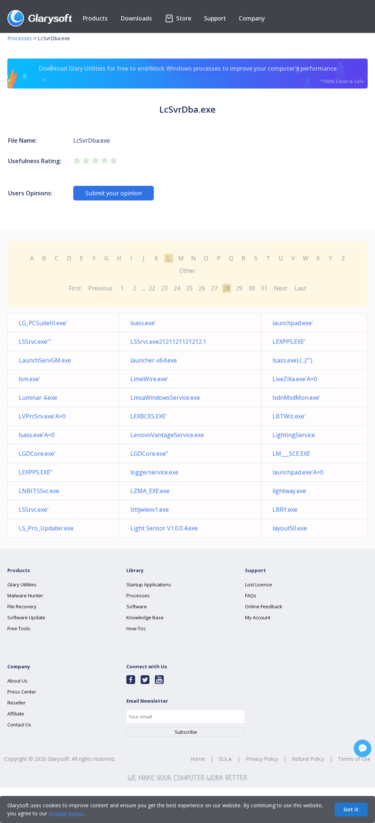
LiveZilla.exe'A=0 (294, 379)
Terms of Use (354, 758)
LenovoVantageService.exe (167, 435)
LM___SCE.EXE (291, 454)
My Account (257, 617)
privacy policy (66, 813)
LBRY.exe (284, 510)
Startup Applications (148, 584)
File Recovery (22, 606)
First (75, 288)
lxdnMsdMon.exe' (296, 398)
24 (177, 288)
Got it (351, 809)
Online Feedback (263, 606)
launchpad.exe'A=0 (297, 472)
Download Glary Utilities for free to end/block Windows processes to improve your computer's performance (201, 74)
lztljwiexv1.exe (149, 510)
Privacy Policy (262, 758)
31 (264, 288)
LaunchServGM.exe (45, 360)
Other (187, 271)
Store (183, 18)
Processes (19, 38)
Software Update (26, 617)
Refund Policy (308, 758)
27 (214, 288)
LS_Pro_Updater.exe (46, 528)
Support (215, 18)
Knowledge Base (145, 617)
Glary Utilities (22, 584)
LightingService (293, 435)
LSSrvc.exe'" (35, 342)
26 (201, 288)
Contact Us (19, 724)
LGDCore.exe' (37, 454)
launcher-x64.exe (153, 360)
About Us (17, 680)
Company (252, 18)
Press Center (21, 691)
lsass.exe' (143, 323)
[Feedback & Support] (362, 748)
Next (280, 288)
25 (189, 288)
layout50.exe (289, 528)
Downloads (136, 18)
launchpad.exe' (292, 323)
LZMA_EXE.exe (150, 491)
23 (164, 288)
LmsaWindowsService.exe (165, 398)
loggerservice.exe (154, 472)
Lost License (258, 584)
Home (197, 758)
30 (251, 288)
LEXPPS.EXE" (35, 472)
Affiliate (15, 713)
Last (300, 288)
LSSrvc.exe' (34, 510)
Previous (100, 288)
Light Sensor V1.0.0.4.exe (164, 528)
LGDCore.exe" (149, 454)
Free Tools (18, 628)
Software (136, 606)
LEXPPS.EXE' (288, 342)
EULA (225, 758)
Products (95, 18)
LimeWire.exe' (149, 379)
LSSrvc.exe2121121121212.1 (168, 342)
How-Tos (136, 628)
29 (239, 288)
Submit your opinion (113, 193)
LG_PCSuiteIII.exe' (43, 323)
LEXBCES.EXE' (148, 416)
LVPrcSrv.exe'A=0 (42, 416)
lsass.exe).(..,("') (292, 360)
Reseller (16, 702)
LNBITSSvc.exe (39, 491)
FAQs (250, 595)
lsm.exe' (29, 379)
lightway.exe (289, 491)
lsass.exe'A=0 (37, 435)
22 (152, 288)
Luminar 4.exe (38, 398)
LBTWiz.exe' (289, 416)
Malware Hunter (25, 595)
